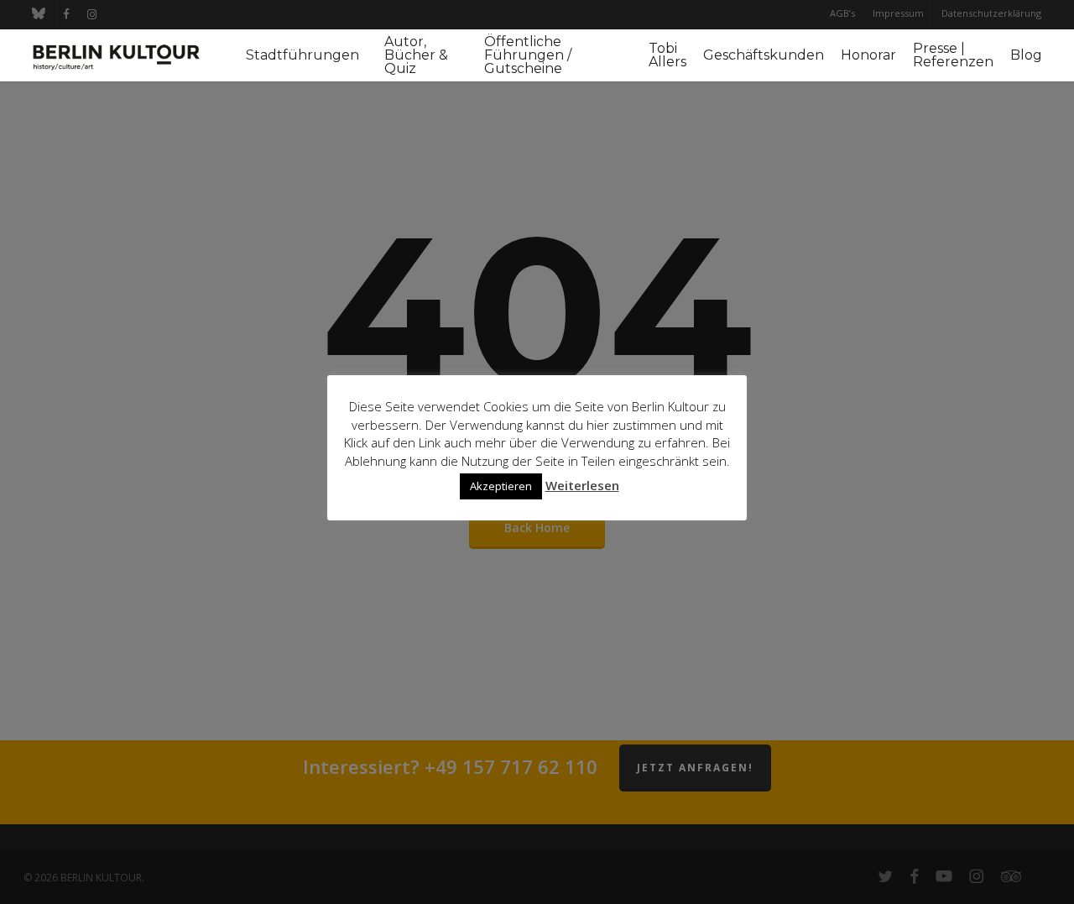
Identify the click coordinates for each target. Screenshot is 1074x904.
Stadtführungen (302, 55)
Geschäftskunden (763, 55)
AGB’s (842, 13)
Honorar (868, 55)
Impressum (898, 13)
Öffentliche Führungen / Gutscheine (527, 55)
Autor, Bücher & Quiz (416, 55)
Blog (1026, 55)
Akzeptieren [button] (501, 486)
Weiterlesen (582, 485)
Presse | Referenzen (953, 55)
